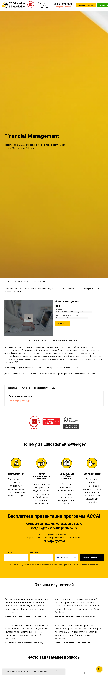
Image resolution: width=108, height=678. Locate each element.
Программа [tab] (12, 388)
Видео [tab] (55, 388)
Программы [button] (43, 5)
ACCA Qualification (21, 282)
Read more (9, 612)
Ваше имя (8, 552)
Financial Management (41, 282)
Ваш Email (34, 552)
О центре (42, 3)
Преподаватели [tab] (41, 388)
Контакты (43, 7)
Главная (7, 282)
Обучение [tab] (26, 388)
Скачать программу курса (20, 400)
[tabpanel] (54, 398)
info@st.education (64, 6)
